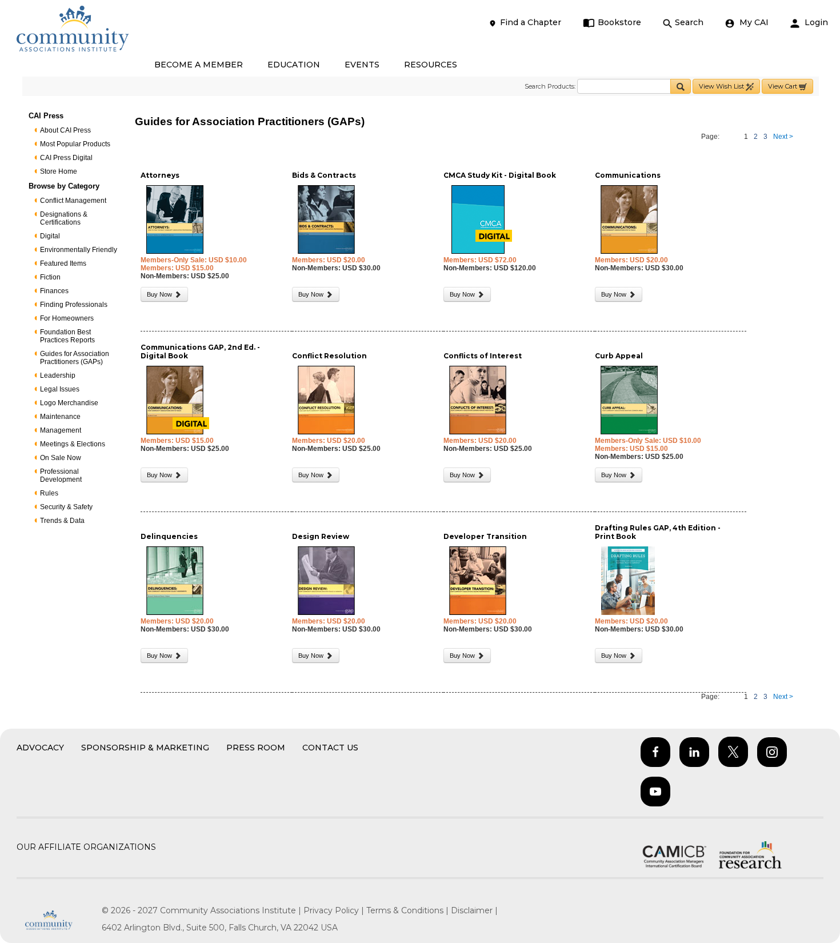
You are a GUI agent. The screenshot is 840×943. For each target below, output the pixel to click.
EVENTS (362, 64)
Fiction (50, 277)
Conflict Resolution (329, 355)
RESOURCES (430, 64)
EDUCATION (293, 64)
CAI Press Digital (66, 158)
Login (815, 22)
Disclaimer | (474, 910)
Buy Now (160, 294)
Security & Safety (66, 507)
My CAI (753, 22)
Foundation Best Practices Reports (67, 336)
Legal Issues (59, 389)
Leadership (57, 375)
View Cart (783, 86)
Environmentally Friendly (78, 250)
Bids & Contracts (324, 175)
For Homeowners (67, 318)
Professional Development (61, 475)
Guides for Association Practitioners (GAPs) (74, 358)
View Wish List (722, 86)
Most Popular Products (75, 144)
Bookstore (619, 22)
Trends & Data (62, 521)
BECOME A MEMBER (198, 64)
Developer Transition (485, 536)
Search (689, 22)
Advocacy (40, 747)
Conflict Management (73, 201)
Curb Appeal (619, 355)
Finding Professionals (73, 305)
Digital (50, 236)
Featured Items (63, 263)
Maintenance (60, 417)
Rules (49, 493)
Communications (628, 175)
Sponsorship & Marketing (145, 747)
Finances (54, 291)
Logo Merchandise (69, 403)
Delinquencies (169, 536)
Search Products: (550, 86)
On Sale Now (60, 458)
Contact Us (330, 747)
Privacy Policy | (334, 910)
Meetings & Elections (72, 444)
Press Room (255, 747)
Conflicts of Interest (482, 355)
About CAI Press (65, 130)
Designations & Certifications (63, 218)
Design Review (320, 536)
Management (60, 430)
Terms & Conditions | (408, 910)
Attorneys (160, 175)
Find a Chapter (530, 22)
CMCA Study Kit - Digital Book (499, 175)
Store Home (58, 171)
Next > (783, 137)
